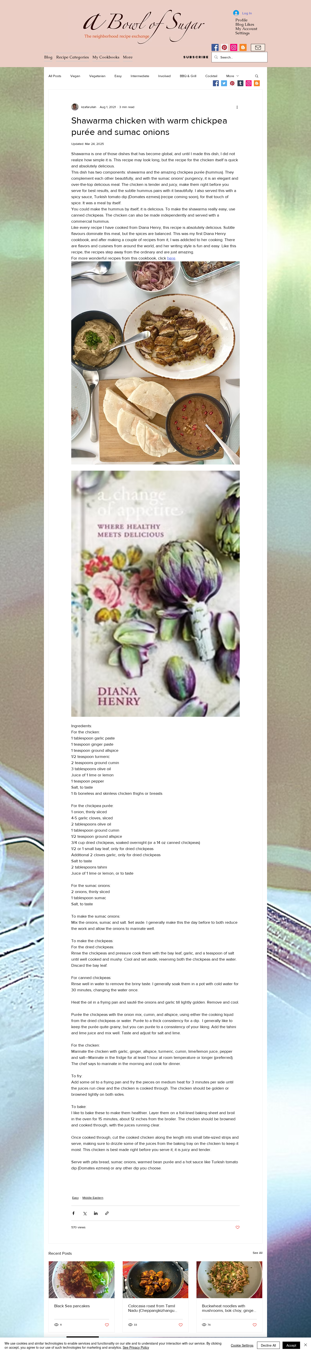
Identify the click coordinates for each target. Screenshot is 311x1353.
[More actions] (237, 107)
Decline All (268, 1345)
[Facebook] (215, 47)
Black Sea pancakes (72, 1306)
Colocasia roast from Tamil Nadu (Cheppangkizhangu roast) (151, 1308)
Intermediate (140, 76)
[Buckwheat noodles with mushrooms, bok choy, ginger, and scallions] (229, 1279)
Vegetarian (97, 76)
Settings (242, 33)
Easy (118, 76)
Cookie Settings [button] (242, 1345)
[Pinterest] (224, 47)
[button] (196, 57)
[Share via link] (107, 1213)
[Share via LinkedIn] (96, 1213)
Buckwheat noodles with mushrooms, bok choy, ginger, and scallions (229, 1308)
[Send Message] (258, 47)
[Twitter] (224, 83)
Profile (241, 20)
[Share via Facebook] (73, 1213)
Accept (291, 1345)
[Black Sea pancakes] (82, 1279)
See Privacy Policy (136, 1347)
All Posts (54, 76)
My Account (246, 29)
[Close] (305, 1345)
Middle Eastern (92, 1197)
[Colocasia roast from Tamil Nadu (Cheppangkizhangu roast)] (156, 1279)
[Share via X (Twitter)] (84, 1213)
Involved (164, 76)
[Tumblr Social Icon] (240, 83)
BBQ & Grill (188, 76)
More (230, 76)
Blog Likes (244, 24)
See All (258, 1253)
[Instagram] (233, 47)
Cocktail (211, 76)
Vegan (75, 76)
